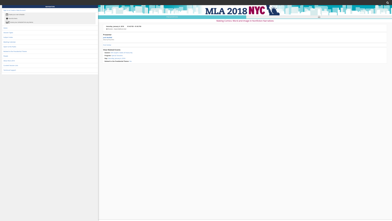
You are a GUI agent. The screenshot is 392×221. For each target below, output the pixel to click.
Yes (118, 61)
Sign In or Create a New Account (14, 10)
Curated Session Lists (10, 65)
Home (5, 28)
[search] (388, 2)
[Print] (319, 17)
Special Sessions (114, 55)
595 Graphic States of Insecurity (118, 52)
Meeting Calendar (9, 42)
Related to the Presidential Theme (15, 51)
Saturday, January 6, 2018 (116, 58)
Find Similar (107, 45)
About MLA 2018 (9, 61)
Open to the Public (9, 47)
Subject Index (8, 37)
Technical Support (9, 70)
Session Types (8, 33)
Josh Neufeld (107, 37)
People (5, 56)
